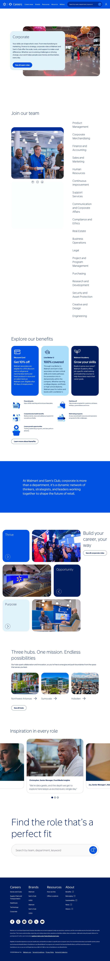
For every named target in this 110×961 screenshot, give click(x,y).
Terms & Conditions (38, 952)
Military (62, 4)
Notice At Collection (61, 952)
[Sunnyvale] (55, 698)
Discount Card (19, 357)
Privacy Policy (50, 952)
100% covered (54, 362)
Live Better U (49, 357)
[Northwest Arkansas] (35, 698)
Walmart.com (27, 952)
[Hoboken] (84, 698)
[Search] (99, 4)
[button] (16, 546)
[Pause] (37, 182)
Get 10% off (22, 362)
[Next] (42, 182)
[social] (12, 922)
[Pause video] (101, 17)
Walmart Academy (81, 357)
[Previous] (32, 182)
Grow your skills (85, 362)
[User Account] (106, 4)
